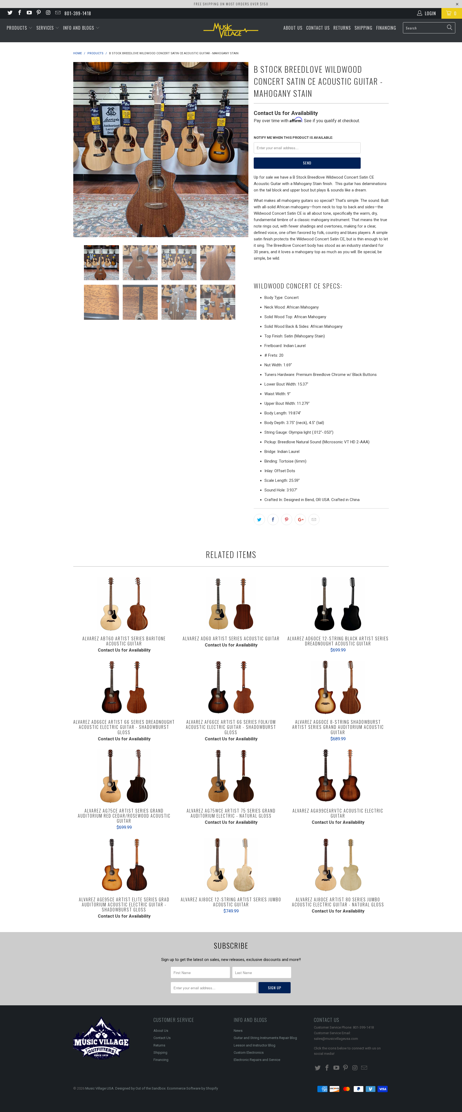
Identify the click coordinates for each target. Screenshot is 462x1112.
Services (45, 28)
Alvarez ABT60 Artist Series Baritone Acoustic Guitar (124, 604)
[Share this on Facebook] (273, 519)
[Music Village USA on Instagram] (48, 13)
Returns (342, 28)
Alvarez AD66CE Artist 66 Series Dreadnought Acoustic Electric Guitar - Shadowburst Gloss (124, 687)
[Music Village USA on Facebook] (19, 13)
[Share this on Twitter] (259, 519)
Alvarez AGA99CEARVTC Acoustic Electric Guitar (338, 776)
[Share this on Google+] (300, 519)
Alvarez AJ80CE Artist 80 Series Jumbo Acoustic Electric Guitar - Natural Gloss (338, 865)
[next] (239, 149)
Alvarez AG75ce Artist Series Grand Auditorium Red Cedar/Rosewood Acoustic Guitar (124, 776)
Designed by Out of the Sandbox (140, 1088)
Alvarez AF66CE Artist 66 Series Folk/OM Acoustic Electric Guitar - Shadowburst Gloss (231, 687)
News (238, 1031)
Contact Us (318, 28)
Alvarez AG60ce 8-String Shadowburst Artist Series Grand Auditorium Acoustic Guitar (338, 687)
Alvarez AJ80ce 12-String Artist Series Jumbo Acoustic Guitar (231, 865)
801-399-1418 (77, 13)
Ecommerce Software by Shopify (192, 1088)
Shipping (363, 28)
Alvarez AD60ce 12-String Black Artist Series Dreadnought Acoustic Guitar (338, 604)
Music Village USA (99, 1088)
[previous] (82, 149)
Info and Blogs (79, 28)
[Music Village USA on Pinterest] (38, 13)
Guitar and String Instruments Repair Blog (265, 1038)
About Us (292, 28)
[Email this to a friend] (313, 519)
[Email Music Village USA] (57, 13)
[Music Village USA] (231, 30)
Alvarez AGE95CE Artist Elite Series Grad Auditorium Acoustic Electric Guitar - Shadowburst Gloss (124, 865)
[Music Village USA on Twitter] (10, 13)
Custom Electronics (249, 1053)
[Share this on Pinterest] (286, 519)
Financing (386, 28)
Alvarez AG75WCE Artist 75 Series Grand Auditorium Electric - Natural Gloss (231, 776)
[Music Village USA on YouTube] (29, 13)
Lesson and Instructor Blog (254, 1045)
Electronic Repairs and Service (257, 1060)
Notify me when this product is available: (293, 138)
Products (17, 28)
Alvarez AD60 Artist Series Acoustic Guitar (231, 604)
